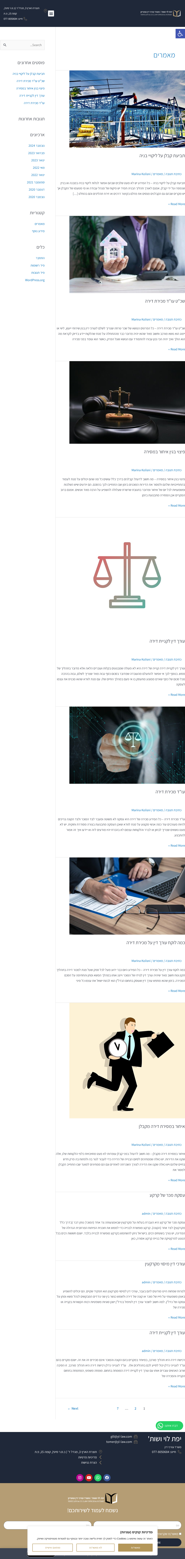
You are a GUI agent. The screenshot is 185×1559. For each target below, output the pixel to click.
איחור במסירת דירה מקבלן (162, 1126)
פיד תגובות (38, 272)
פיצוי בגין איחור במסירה (164, 451)
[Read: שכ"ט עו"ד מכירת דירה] (127, 254)
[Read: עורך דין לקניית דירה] (127, 575)
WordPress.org (35, 280)
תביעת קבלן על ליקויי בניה (162, 155)
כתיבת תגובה (173, 174)
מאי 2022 (39, 167)
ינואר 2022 (38, 175)
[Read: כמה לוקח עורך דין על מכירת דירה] (127, 896)
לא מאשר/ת (95, 1547)
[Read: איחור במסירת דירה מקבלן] (127, 1060)
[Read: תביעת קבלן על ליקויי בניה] (127, 109)
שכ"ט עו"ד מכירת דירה (165, 301)
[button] (180, 33)
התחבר (40, 258)
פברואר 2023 (36, 153)
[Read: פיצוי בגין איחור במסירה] (127, 402)
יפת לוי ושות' (164, 1438)
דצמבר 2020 (37, 189)
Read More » (176, 203)
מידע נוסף (38, 231)
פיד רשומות (38, 265)
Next (72, 1408)
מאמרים (158, 174)
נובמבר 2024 (37, 145)
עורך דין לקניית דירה (167, 641)
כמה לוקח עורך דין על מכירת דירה (155, 942)
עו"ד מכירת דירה (170, 791)
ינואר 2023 (38, 160)
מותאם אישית (52, 1547)
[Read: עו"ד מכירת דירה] (127, 745)
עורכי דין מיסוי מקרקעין (165, 1264)
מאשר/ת (135, 1547)
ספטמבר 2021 (36, 182)
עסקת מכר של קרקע (167, 1195)
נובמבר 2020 (37, 197)
